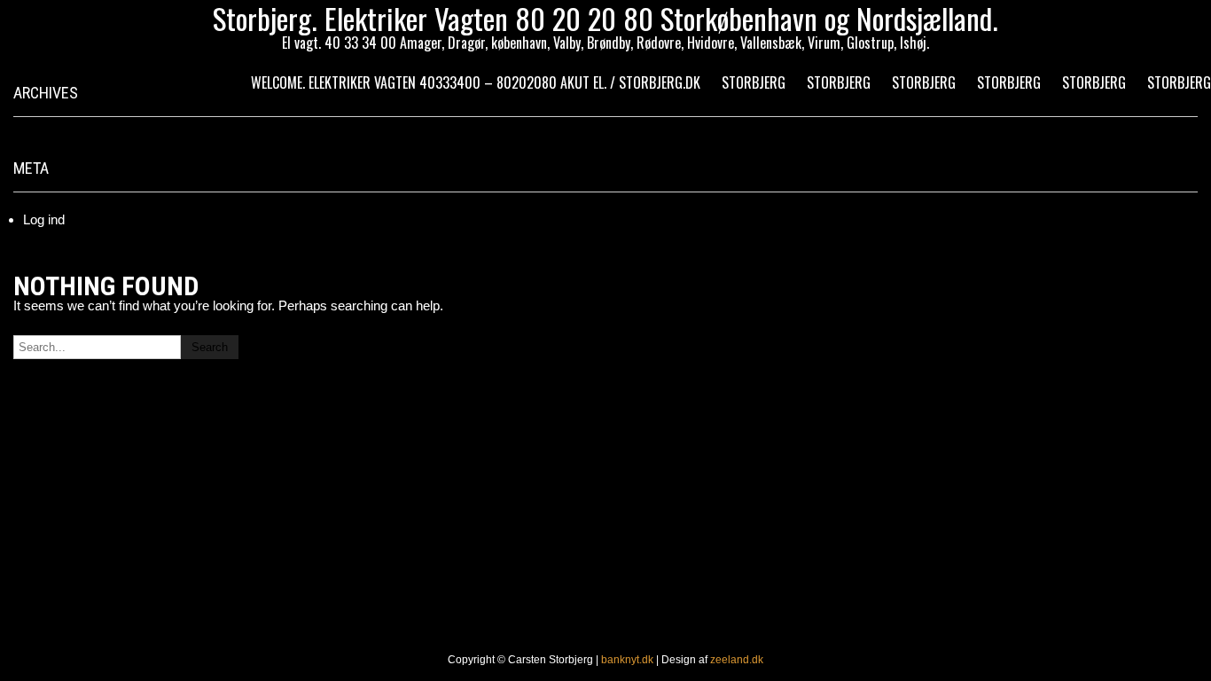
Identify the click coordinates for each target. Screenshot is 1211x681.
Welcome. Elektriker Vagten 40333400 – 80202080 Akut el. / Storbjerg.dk (475, 82)
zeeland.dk (736, 660)
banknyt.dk (627, 660)
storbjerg (753, 82)
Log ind (44, 219)
